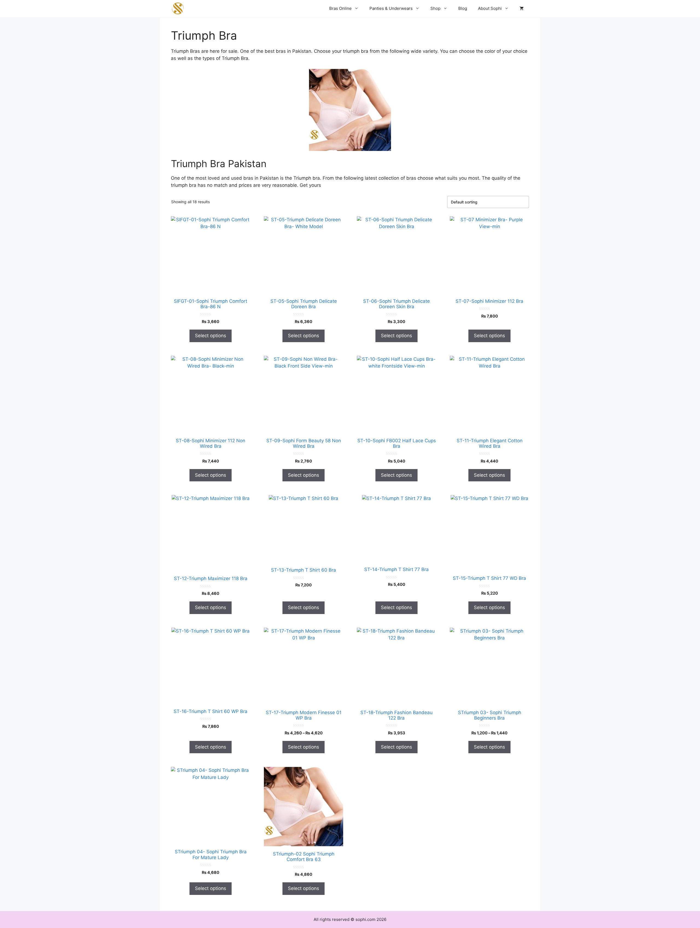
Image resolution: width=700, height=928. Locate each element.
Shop (435, 8)
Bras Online (340, 8)
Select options (210, 335)
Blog (462, 8)
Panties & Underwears (391, 8)
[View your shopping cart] (521, 8)
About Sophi (490, 8)
